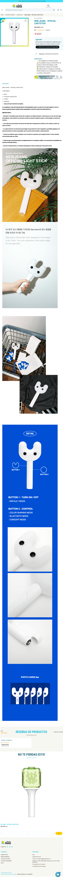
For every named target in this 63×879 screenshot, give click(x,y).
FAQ (33, 854)
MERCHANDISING (5, 856)
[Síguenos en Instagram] (7, 846)
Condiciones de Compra (39, 866)
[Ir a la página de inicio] (17, 6)
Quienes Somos (36, 856)
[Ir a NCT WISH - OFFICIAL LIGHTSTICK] (31, 792)
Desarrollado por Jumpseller (24, 874)
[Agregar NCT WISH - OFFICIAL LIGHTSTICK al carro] (58, 833)
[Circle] (48, 77)
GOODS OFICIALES (10, 14)
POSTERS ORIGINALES (6, 861)
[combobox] (30, 9)
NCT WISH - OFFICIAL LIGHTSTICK (10, 824)
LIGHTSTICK (20, 14)
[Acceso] (58, 10)
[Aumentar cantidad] (54, 833)
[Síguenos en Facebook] (10, 846)
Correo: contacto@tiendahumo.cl (41, 859)
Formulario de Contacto (38, 864)
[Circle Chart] (48, 6)
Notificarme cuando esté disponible (48, 47)
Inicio (2, 14)
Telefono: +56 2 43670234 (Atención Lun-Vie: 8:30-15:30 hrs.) (46, 861)
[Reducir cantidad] (2, 833)
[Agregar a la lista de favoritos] (61, 791)
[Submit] (54, 9)
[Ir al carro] (61, 10)
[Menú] (2, 10)
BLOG (2, 863)
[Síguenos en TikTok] (12, 846)
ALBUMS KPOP (4, 854)
